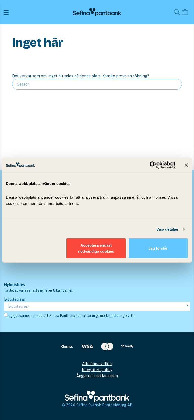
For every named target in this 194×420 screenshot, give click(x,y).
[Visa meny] (37, 12)
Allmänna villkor (97, 363)
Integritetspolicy (97, 369)
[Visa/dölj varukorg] (185, 12)
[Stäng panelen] (186, 165)
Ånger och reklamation (97, 375)
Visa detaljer (167, 229)
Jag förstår (158, 248)
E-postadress (14, 299)
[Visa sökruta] (177, 12)
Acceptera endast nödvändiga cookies (96, 248)
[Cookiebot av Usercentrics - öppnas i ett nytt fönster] (153, 165)
